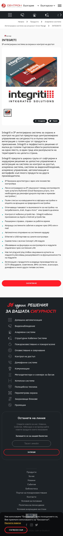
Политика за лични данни (31, 505)
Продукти (34, 22)
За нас (31, 476)
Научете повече (13, 523)
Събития (31, 484)
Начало (21, 22)
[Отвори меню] (60, 5)
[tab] (7, 113)
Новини (31, 480)
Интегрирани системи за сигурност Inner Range (25, 26)
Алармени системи (53, 22)
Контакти (31, 496)
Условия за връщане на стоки (31, 509)
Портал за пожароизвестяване (31, 492)
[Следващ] (60, 15)
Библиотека (32, 488)
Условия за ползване (31, 501)
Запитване (31, 283)
